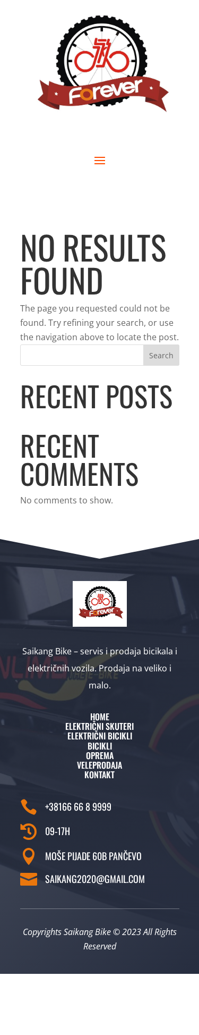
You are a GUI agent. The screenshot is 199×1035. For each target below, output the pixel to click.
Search (161, 355)
